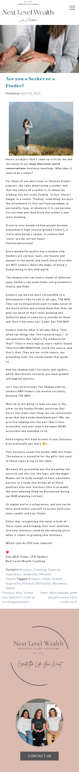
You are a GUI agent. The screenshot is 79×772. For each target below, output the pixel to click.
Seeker (10, 588)
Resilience (60, 583)
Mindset (45, 574)
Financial (54, 569)
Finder (45, 578)
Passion (11, 578)
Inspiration (13, 574)
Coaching (39, 569)
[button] (73, 10)
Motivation (43, 583)
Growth (57, 578)
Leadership (30, 574)
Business (26, 569)
